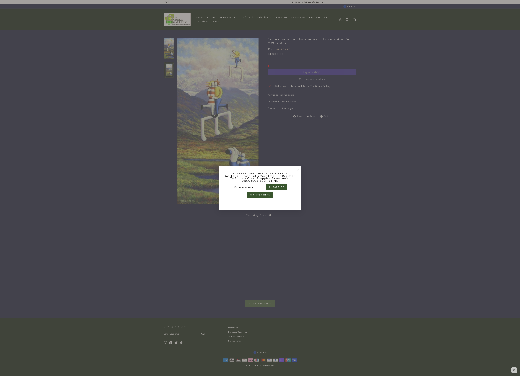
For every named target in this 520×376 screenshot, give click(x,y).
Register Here (260, 195)
